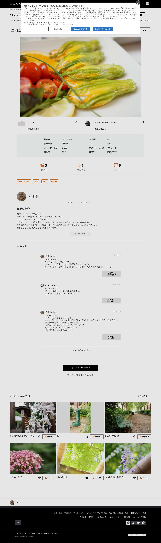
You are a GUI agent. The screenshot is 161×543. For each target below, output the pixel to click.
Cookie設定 (58, 29)
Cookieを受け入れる (102, 29)
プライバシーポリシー (54, 24)
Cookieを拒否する (80, 29)
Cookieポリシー (47, 22)
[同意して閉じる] (138, 2)
